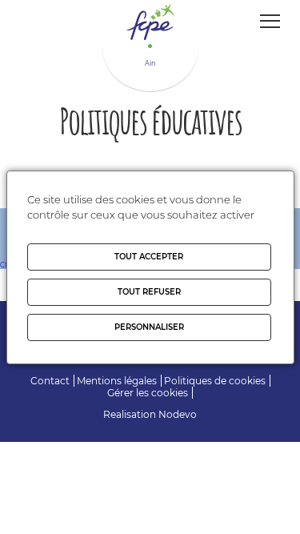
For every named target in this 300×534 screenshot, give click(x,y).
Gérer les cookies (147, 393)
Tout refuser (149, 292)
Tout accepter (148, 256)
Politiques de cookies (215, 381)
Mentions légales (117, 381)
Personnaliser (149, 327)
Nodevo (177, 414)
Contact (50, 381)
